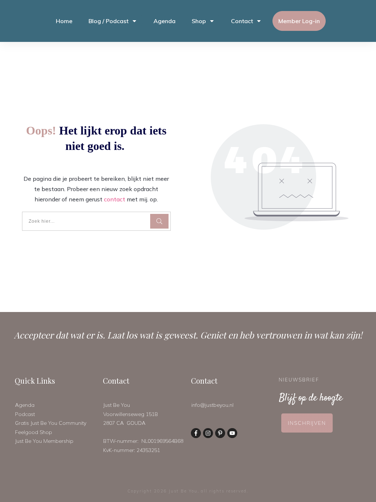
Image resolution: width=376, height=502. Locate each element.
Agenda (25, 405)
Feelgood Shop (33, 432)
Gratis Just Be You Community (50, 423)
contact (114, 199)
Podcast (25, 414)
